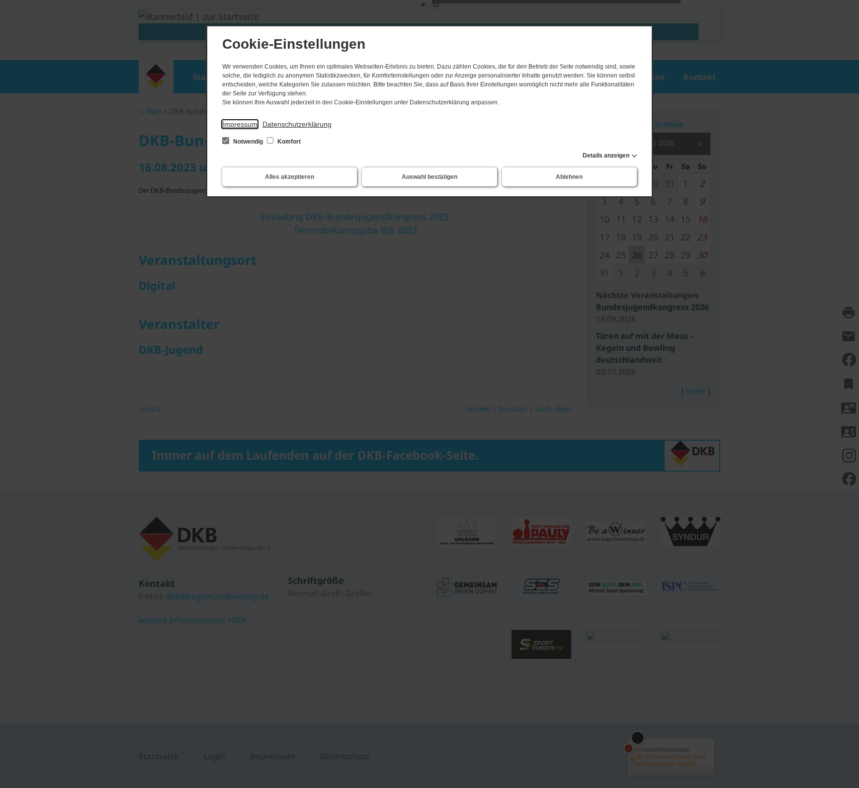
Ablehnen (569, 176)
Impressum (240, 124)
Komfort (288, 141)
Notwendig (248, 141)
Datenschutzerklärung (297, 124)
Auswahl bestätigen (429, 176)
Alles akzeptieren (289, 176)
